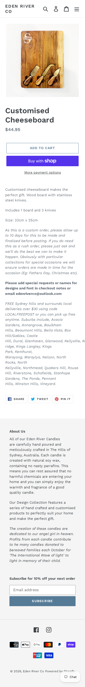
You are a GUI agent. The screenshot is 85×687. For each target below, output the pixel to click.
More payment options (42, 172)
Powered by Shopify (60, 671)
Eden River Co (20, 9)
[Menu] (77, 8)
